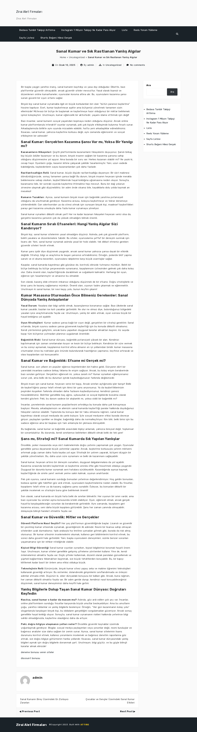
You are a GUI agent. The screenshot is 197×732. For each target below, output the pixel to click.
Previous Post (31, 711)
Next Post (126, 711)
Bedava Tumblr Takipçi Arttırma (37, 30)
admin (90, 65)
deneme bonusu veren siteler (37, 652)
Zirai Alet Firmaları (29, 12)
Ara (148, 85)
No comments (137, 65)
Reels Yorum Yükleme (145, 30)
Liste (125, 30)
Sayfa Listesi (26, 37)
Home (63, 57)
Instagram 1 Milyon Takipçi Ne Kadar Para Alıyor (88, 30)
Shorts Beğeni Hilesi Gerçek (56, 37)
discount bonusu (30, 658)
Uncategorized (77, 57)
